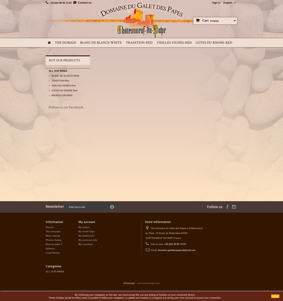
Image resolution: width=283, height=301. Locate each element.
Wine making (53, 235)
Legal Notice (53, 252)
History (50, 227)
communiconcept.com (148, 283)
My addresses (86, 235)
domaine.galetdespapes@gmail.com (177, 250)
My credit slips (86, 231)
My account (86, 222)
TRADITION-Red (139, 42)
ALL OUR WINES (58, 71)
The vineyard (53, 231)
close (275, 296)
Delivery (50, 248)
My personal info (87, 240)
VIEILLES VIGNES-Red (174, 42)
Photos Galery (54, 240)
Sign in (216, 2)
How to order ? (54, 244)
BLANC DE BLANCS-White (101, 42)
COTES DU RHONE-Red (214, 42)
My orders (84, 227)
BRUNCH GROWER (61, 95)
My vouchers (85, 244)
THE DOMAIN (65, 42)
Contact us (85, 2)
